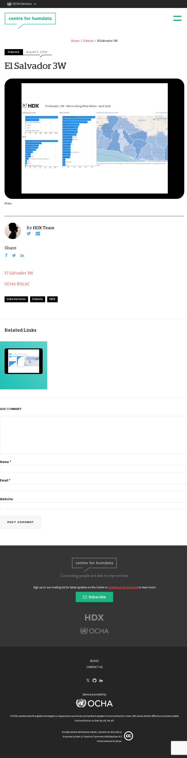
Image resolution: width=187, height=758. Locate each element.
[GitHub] (94, 680)
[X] (88, 681)
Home (75, 40)
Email (5, 480)
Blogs (94, 661)
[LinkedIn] (101, 681)
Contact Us (94, 667)
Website (6, 499)
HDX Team (44, 228)
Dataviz (88, 40)
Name (5, 462)
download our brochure (123, 587)
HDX (52, 299)
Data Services (16, 299)
